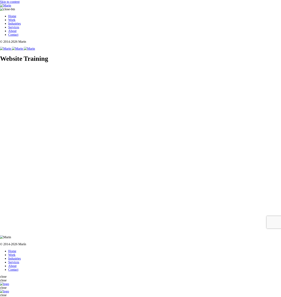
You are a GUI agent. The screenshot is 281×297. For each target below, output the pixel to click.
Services (13, 27)
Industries (14, 23)
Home (12, 16)
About (12, 31)
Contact (13, 34)
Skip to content (10, 1)
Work (11, 20)
